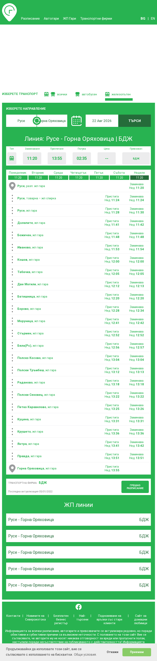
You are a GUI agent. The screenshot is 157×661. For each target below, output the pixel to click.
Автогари (51, 18)
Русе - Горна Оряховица (31, 519)
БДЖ (43, 483)
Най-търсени (82, 617)
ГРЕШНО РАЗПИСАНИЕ (135, 487)
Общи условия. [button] (85, 654)
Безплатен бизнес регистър (61, 619)
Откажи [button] (112, 652)
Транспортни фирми (96, 18)
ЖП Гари (69, 18)
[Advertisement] (78, 55)
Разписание (9, 5)
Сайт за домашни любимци (140, 619)
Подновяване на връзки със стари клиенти (109, 619)
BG (143, 18)
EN (153, 18)
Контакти (13, 616)
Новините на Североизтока (35, 617)
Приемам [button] (137, 652)
